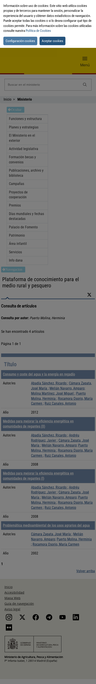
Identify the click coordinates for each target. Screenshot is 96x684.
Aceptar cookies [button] (52, 41)
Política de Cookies (38, 31)
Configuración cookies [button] (20, 41)
